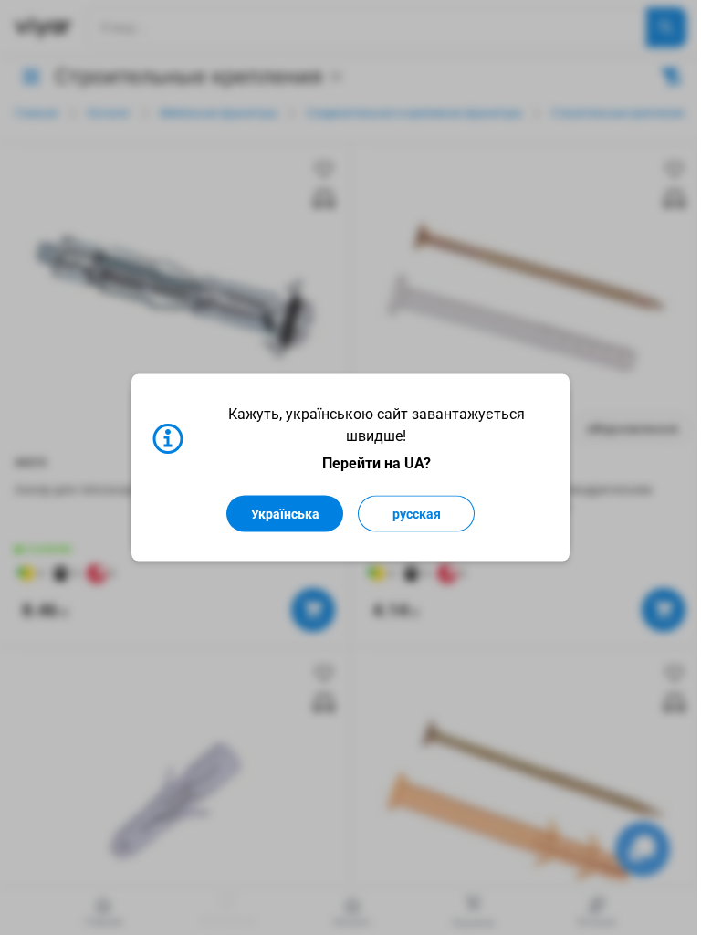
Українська (285, 514)
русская (416, 514)
